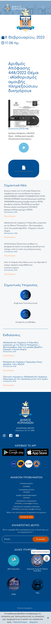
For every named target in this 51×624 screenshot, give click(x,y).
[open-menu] (43, 8)
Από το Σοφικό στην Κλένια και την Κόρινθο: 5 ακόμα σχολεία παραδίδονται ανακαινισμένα (25, 265)
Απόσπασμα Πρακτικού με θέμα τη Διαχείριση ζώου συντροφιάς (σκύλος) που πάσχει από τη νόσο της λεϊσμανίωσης (24, 246)
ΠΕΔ (37, 593)
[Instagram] (4, 435)
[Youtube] (17, 435)
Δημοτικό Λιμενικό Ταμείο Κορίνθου (37, 570)
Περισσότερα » (10, 216)
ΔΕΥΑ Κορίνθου (13, 569)
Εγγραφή (40, 539)
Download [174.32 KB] (18, 129)
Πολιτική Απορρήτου (24, 608)
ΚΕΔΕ (14, 594)
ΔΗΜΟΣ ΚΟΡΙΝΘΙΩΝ (19, 8)
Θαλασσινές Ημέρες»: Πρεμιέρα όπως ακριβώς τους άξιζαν (22, 363)
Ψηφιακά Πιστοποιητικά (25, 303)
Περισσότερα (20, 622)
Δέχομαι (34, 622)
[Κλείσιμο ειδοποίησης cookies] (48, 618)
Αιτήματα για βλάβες (26, 322)
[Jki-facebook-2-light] (11, 435)
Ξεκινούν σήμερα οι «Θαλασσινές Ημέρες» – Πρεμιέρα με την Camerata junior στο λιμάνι (25, 378)
